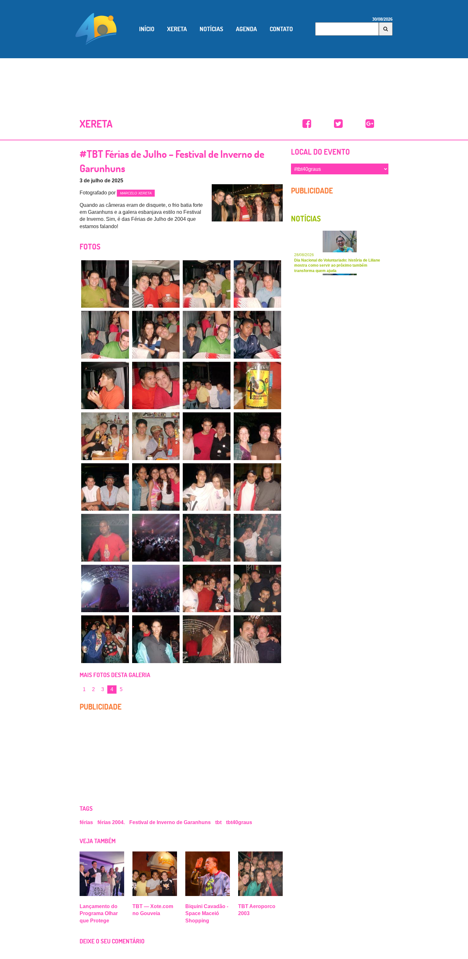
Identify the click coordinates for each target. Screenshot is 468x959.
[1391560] (206, 334)
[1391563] (156, 385)
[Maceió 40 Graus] (96, 28)
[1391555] (156, 284)
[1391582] (105, 639)
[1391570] (105, 487)
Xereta (177, 29)
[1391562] (105, 385)
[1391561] (257, 334)
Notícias (211, 29)
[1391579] (156, 588)
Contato (281, 29)
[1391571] (156, 487)
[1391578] (105, 588)
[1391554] (105, 284)
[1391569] (257, 436)
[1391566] (105, 436)
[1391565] (257, 385)
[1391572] (206, 487)
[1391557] (257, 284)
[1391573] (257, 487)
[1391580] (206, 588)
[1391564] (206, 385)
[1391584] (206, 639)
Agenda (246, 29)
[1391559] (156, 334)
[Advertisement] (234, 80)
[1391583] (156, 639)
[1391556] (206, 284)
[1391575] (156, 537)
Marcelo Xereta (136, 193)
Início (146, 29)
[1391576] (206, 537)
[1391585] (257, 639)
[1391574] (105, 537)
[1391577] (257, 537)
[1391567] (156, 436)
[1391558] (105, 334)
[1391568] (206, 436)
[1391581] (257, 588)
